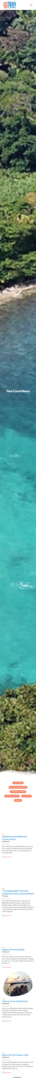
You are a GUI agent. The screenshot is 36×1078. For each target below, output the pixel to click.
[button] (31, 5)
